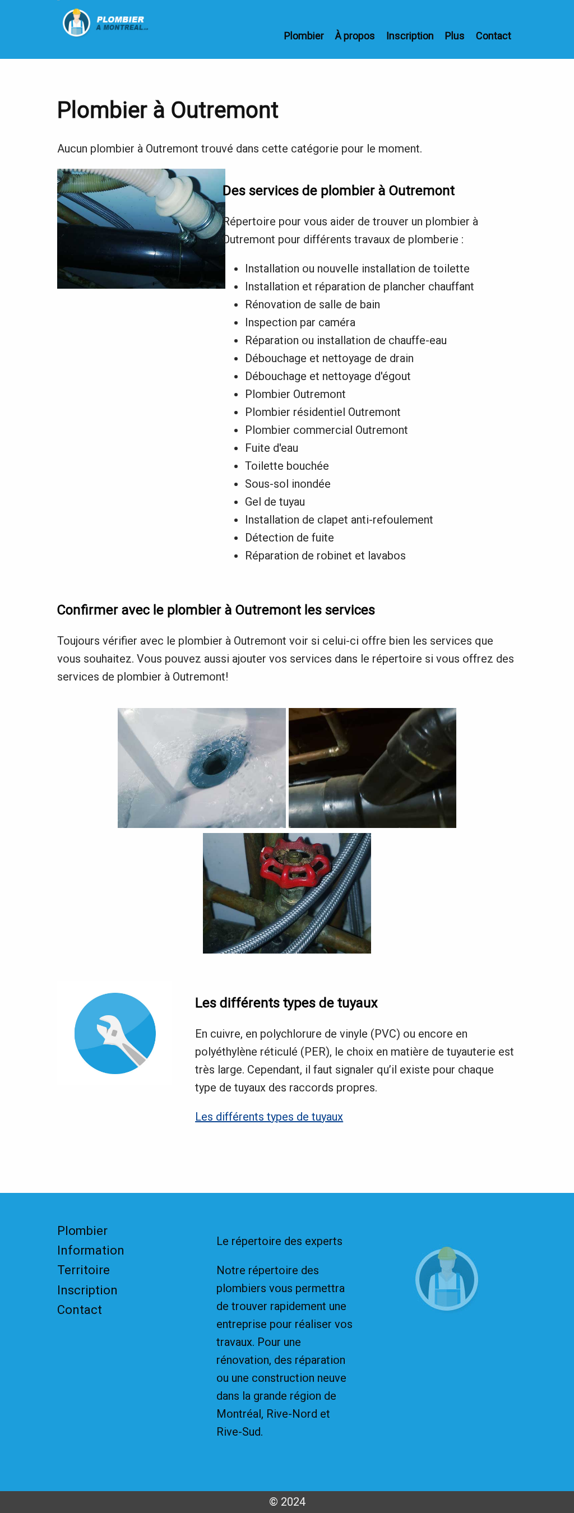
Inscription (410, 35)
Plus (455, 35)
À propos (355, 35)
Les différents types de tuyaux (269, 1116)
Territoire (83, 1270)
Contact (493, 35)
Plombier (304, 35)
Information (90, 1250)
